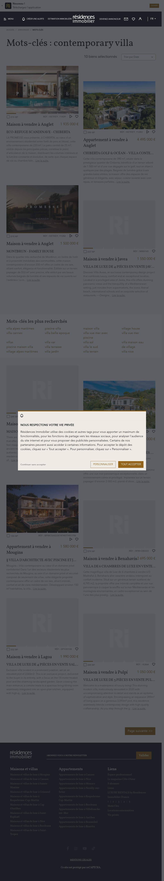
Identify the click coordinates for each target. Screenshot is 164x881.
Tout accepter (131, 464)
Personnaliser (103, 464)
